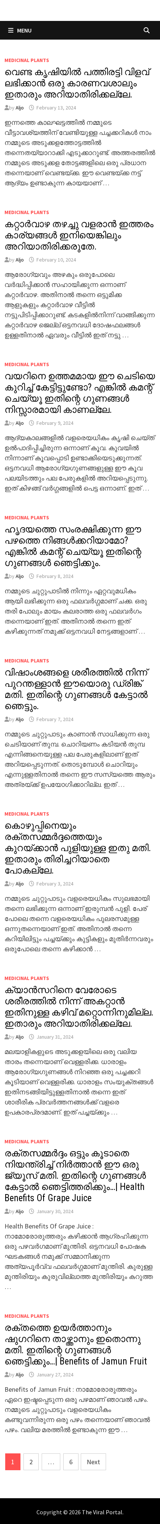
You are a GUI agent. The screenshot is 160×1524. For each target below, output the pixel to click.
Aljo (20, 107)
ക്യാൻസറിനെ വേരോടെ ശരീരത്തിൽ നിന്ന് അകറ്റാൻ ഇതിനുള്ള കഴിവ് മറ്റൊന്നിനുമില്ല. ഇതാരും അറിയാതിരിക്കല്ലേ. (79, 1006)
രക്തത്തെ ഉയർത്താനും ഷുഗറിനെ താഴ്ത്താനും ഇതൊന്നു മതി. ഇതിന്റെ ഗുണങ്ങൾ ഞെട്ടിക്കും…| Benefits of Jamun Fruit (75, 1344)
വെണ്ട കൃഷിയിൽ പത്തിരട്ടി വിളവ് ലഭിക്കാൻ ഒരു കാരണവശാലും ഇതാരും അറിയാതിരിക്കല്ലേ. (76, 83)
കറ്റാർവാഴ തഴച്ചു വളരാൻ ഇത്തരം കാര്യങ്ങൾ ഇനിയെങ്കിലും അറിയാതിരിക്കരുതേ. (78, 235)
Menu (24, 30)
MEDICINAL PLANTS (26, 60)
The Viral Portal (102, 1512)
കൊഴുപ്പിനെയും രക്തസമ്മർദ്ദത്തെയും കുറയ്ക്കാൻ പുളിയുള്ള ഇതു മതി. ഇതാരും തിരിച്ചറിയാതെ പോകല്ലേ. (77, 848)
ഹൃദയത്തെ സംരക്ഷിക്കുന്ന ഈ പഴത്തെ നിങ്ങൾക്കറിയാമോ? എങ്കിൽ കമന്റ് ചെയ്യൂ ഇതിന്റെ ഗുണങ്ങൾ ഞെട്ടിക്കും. (72, 546)
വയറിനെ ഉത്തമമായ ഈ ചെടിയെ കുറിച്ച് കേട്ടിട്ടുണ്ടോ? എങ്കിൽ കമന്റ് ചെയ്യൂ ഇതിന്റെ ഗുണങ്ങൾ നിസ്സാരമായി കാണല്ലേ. (79, 393)
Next (93, 1461)
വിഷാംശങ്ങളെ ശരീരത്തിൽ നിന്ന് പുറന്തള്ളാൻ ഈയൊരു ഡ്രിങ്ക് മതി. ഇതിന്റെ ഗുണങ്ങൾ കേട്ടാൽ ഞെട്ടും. (76, 689)
